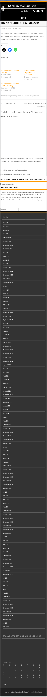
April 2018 (6, 548)
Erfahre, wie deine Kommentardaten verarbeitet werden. (20, 161)
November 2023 (8, 312)
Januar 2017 (7, 600)
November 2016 (8, 608)
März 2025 (6, 264)
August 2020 (7, 443)
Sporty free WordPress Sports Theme (16, 692)
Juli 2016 (5, 623)
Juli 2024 (5, 286)
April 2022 (6, 380)
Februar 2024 (7, 305)
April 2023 (6, 335)
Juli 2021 (5, 410)
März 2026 (6, 234)
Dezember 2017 (8, 563)
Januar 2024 (7, 309)
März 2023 (6, 338)
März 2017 (6, 593)
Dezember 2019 (8, 473)
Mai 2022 (6, 376)
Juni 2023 (6, 327)
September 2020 (8, 439)
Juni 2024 (6, 290)
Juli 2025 (5, 252)
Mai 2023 (6, 331)
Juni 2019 (6, 496)
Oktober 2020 (7, 436)
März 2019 (6, 507)
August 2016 (7, 619)
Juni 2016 (6, 627)
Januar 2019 (7, 514)
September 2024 (8, 282)
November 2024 (8, 275)
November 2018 (8, 522)
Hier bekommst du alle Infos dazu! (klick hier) (15, 175)
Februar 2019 (7, 511)
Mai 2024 (6, 294)
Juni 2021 (6, 413)
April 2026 (6, 230)
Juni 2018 (6, 541)
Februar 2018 (7, 555)
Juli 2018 (5, 537)
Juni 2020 (6, 451)
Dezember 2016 (8, 604)
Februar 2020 (7, 466)
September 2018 (8, 529)
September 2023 (8, 320)
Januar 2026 (7, 241)
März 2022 (6, 383)
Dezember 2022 (8, 350)
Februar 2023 (7, 342)
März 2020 (6, 462)
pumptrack (19, 96)
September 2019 (8, 484)
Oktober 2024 (7, 279)
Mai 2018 (6, 544)
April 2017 (6, 589)
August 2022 (7, 365)
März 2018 (6, 552)
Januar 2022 (7, 391)
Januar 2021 (7, 428)
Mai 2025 (6, 256)
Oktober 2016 (7, 612)
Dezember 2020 (8, 432)
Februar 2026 (7, 237)
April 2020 (6, 458)
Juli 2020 (5, 447)
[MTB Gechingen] (23, 12)
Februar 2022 (7, 387)
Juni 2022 (6, 372)
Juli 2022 (5, 368)
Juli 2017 (5, 578)
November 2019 (8, 477)
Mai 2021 (6, 417)
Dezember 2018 (8, 518)
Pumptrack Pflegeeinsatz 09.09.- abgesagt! (10, 84)
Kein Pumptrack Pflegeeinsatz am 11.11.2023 (30, 72)
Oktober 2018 (7, 526)
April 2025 (6, 260)
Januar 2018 (7, 559)
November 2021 (8, 395)
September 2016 (8, 615)
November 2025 (8, 249)
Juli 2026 (5, 222)
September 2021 (8, 402)
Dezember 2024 (8, 271)
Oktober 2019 (7, 481)
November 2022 (8, 353)
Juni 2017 (6, 582)
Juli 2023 (5, 324)
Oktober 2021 (7, 398)
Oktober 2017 (7, 570)
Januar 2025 (7, 267)
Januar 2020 (7, 469)
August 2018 (7, 533)
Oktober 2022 (7, 357)
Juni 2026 (6, 226)
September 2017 (8, 574)
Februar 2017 (7, 597)
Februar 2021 (7, 425)
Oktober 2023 (7, 316)
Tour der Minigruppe (7, 103)
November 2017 (8, 567)
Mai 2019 (6, 499)
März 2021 (6, 421)
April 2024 (6, 297)
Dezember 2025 (8, 245)
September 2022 (8, 361)
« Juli (4, 684)
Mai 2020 (6, 454)
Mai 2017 (6, 585)
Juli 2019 (5, 492)
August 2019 (7, 488)
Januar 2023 (7, 346)
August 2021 (7, 406)
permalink (36, 96)
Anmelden (3, 167)
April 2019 (6, 503)
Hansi (19, 28)
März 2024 (6, 301)
